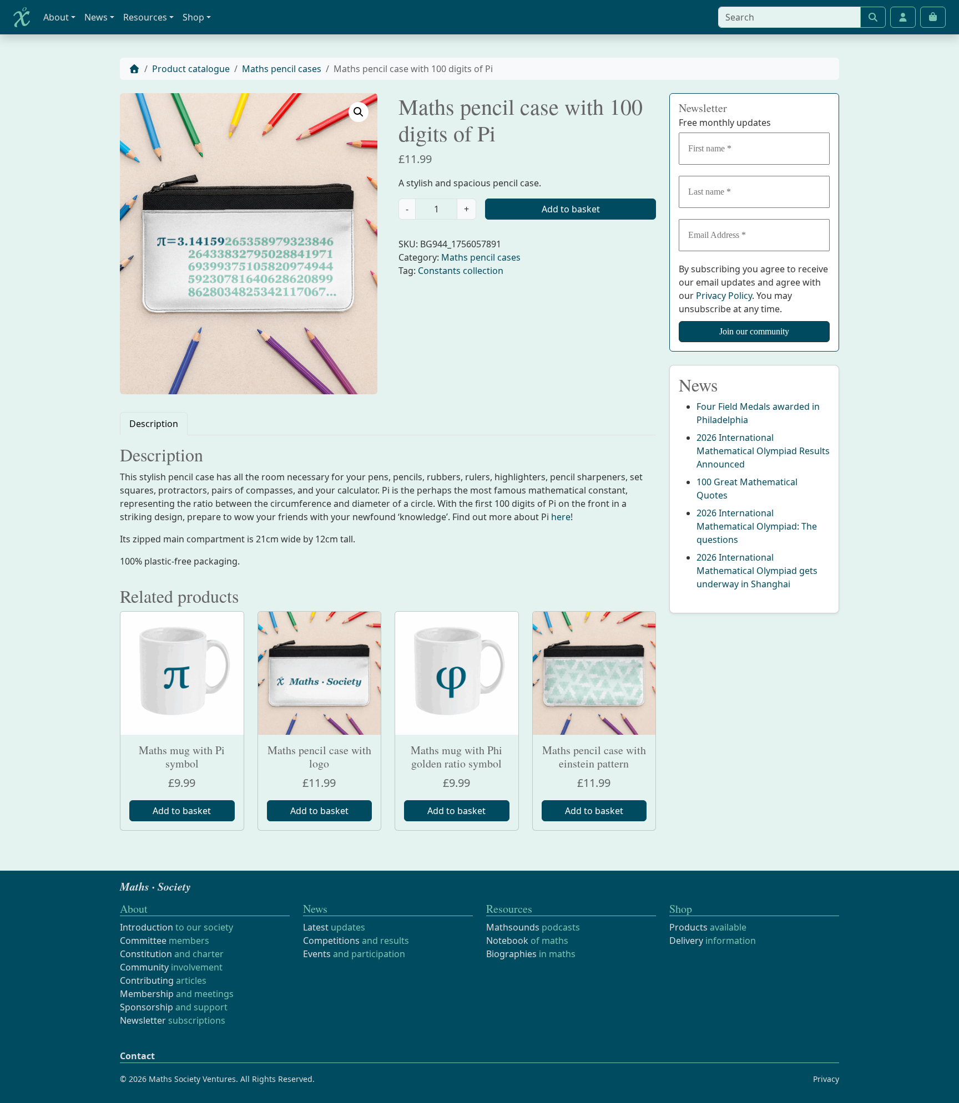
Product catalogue (191, 69)
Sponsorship (146, 1007)
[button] (359, 112)
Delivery (686, 940)
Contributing (147, 980)
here (561, 517)
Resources (145, 17)
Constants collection (460, 271)
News (96, 17)
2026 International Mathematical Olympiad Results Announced (763, 450)
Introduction (146, 927)
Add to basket (571, 209)
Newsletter (143, 1020)
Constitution (146, 954)
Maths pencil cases (281, 69)
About (56, 17)
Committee (143, 940)
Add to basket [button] (182, 811)
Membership (147, 994)
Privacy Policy (724, 295)
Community (144, 967)
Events (317, 954)
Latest (316, 927)
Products (688, 927)
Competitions (331, 940)
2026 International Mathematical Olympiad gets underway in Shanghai (756, 570)
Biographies (511, 954)
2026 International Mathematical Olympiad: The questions (756, 526)
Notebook (507, 940)
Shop (193, 17)
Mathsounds (512, 927)
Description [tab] (153, 424)
